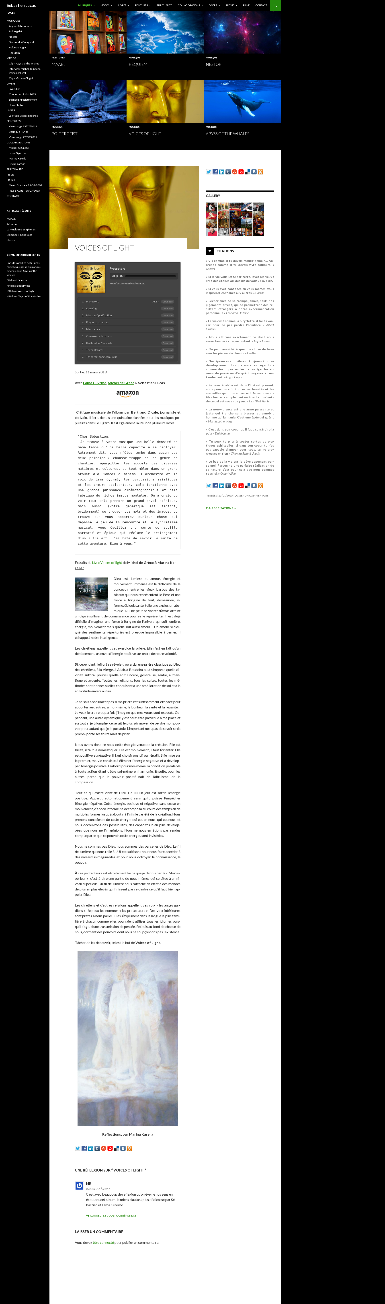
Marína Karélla (17, 158)
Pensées (211, 495)
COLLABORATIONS (189, 5)
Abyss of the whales (227, 133)
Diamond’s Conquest (21, 42)
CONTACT (261, 5)
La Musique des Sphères (21, 229)
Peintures (58, 57)
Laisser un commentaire (251, 495)
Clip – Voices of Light (21, 78)
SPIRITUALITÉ (164, 5)
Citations (225, 251)
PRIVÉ (246, 5)
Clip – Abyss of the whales (24, 63)
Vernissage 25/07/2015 (23, 126)
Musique (134, 57)
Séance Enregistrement (23, 99)
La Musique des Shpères (23, 115)
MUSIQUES (85, 5)
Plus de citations (221, 508)
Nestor (213, 64)
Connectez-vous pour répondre (113, 1215)
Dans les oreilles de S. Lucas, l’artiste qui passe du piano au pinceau (24, 267)
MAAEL (58, 64)
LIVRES (122, 5)
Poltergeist (65, 133)
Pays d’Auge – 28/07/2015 (24, 190)
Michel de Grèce (19, 147)
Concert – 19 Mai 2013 (22, 94)
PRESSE (230, 5)
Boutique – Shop (18, 131)
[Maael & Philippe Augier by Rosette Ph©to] (235, 231)
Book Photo (16, 105)
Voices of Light (145, 133)
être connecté (103, 1242)
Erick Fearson (17, 164)
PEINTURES (141, 5)
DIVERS (213, 5)
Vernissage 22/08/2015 (23, 137)
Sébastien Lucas (21, 5)
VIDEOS (105, 5)
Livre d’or (14, 89)
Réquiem (138, 64)
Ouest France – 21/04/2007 (25, 185)
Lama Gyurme (17, 153)
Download (168, 301)
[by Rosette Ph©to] (246, 231)
